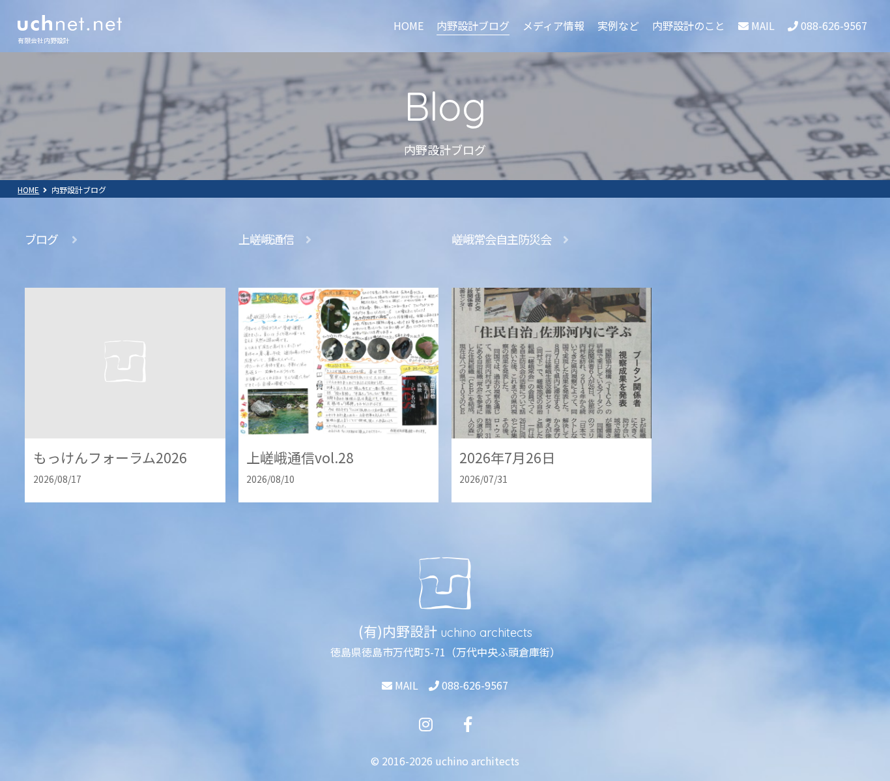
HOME (408, 25)
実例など (618, 25)
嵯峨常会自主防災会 (501, 238)
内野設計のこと (688, 25)
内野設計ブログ (473, 25)
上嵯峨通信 (266, 238)
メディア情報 (553, 25)
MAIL (405, 685)
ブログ (42, 238)
